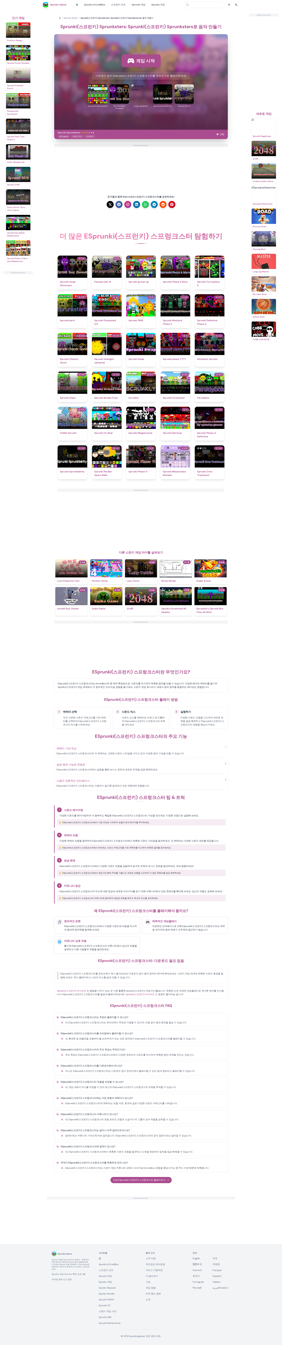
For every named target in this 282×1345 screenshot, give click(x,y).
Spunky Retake (107, 1293)
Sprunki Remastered (109, 1323)
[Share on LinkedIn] (136, 204)
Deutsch (197, 1270)
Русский (197, 1287)
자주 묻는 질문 (153, 1293)
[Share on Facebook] (118, 204)
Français (217, 1270)
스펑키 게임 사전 (107, 1311)
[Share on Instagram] (127, 204)
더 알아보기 (152, 1276)
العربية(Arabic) (220, 1287)
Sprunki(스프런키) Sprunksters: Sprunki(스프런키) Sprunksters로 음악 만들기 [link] (117, 18)
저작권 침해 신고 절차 (62, 1279)
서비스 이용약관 (154, 1270)
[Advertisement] (18, 318)
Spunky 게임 (158, 4)
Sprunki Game (71, 18)
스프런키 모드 (118, 4)
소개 (148, 1299)
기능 (148, 1281)
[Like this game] (217, 134)
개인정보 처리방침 (155, 1264)
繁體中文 (197, 1264)
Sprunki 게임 (138, 4)
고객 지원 (151, 1258)
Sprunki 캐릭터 (106, 1299)
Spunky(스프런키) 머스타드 (71, 990)
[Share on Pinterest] (171, 204)
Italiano (216, 1281)
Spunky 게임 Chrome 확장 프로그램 (68, 1274)
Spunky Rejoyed (107, 1287)
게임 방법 (151, 1287)
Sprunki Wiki (105, 1317)
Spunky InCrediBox (94, 4)
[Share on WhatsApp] (145, 204)
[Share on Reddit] (163, 204)
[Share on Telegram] (154, 204)
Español (217, 1276)
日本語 (216, 1264)
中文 (215, 1258)
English (196, 1258)
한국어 (196, 1276)
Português (198, 1281)
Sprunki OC (105, 1305)
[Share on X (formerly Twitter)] (110, 204)
